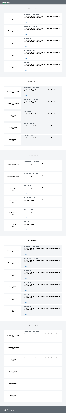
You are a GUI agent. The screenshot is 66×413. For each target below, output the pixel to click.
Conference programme (31, 14)
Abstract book (29, 62)
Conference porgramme (31, 331)
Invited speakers (29, 197)
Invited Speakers (29, 50)
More (26, 22)
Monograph (27, 221)
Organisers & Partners (31, 26)
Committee (27, 38)
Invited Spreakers (29, 123)
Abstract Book (29, 209)
